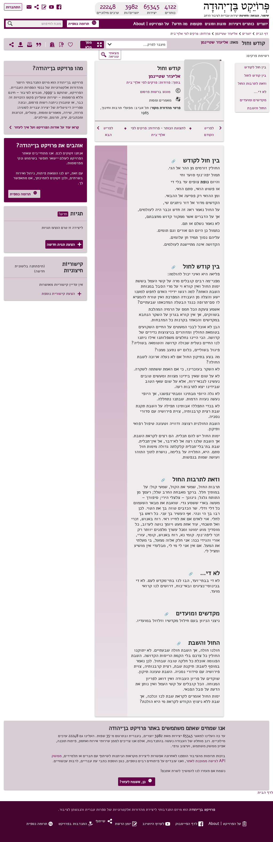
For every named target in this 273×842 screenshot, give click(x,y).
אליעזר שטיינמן (226, 33)
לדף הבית (265, 792)
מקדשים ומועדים (253, 100)
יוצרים (262, 24)
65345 (151, 6)
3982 (131, 6)
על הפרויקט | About (151, 24)
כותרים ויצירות (241, 24)
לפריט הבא (105, 131)
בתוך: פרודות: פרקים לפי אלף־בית (153, 82)
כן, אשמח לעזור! (136, 781)
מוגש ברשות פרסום (155, 91)
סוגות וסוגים (215, 24)
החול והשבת (256, 108)
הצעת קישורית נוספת (61, 293)
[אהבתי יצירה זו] (70, 44)
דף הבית (262, 33)
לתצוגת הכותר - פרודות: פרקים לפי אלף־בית (158, 131)
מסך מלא (93, 44)
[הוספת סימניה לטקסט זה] (61, 44)
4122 (170, 6)
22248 (108, 6)
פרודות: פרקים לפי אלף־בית (190, 33)
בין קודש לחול (255, 75)
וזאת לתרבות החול (252, 83)
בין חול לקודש (255, 67)
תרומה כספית (82, 23)
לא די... (260, 91)
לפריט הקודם (213, 131)
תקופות (196, 24)
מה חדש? (179, 24)
